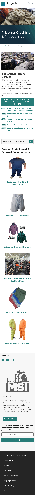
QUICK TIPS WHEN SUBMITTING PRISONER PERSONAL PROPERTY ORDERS (18, 102)
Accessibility (8, 470)
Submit (17, 440)
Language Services (10, 481)
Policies (6, 465)
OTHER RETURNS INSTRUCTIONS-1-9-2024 (20, 120)
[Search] (29, 3)
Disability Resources (11, 476)
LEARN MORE (10, 419)
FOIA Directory (9, 486)
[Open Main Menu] (32, 3)
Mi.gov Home (8, 460)
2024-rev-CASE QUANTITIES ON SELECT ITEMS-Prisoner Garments (19, 109)
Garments (3, 46)
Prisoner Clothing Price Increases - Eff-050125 (20, 129)
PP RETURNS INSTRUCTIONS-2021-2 (20, 115)
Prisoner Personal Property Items (19, 125)
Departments (8, 491)
